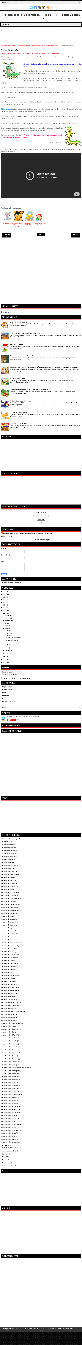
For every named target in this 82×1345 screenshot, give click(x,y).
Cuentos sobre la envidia (10, 1097)
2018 (5, 610)
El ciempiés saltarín (9, 50)
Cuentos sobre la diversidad (11, 1094)
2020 (5, 605)
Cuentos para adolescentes (10, 1002)
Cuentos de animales (23, 45)
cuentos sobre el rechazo (10, 1050)
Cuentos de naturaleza (9, 946)
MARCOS (5, 1157)
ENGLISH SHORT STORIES (10, 1148)
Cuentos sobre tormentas (10, 1142)
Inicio (3, 45)
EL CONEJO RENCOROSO (14, 638)
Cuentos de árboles (8, 889)
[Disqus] (41, 269)
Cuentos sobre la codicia (10, 1085)
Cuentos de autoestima (9, 892)
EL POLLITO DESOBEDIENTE (19, 412)
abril (6, 628)
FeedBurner (44, 523)
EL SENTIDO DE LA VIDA (17, 378)
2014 (5, 662)
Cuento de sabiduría (8, 850)
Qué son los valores (8, 1166)
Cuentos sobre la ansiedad (10, 1076)
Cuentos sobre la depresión (10, 1091)
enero (7, 653)
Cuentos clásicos (7, 862)
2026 (5, 591)
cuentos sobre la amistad (10, 1074)
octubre (7, 618)
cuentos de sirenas (8, 981)
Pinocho (4, 1160)
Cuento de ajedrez (8, 845)
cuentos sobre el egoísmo (10, 1029)
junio (6, 623)
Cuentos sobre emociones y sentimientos (15, 1068)
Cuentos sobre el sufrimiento (11, 1062)
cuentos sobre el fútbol (9, 1035)
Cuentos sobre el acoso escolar (12, 1023)
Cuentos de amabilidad (9, 874)
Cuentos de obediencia (9, 955)
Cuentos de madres (8, 937)
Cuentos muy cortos (37, 45)
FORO (4, 698)
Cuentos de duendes (8, 913)
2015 (5, 659)
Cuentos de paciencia (9, 957)
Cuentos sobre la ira (8, 1115)
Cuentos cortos (11, 45)
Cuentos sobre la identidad (10, 1109)
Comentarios (56, 54)
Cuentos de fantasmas (9, 922)
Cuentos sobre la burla (9, 1082)
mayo (7, 626)
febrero (7, 650)
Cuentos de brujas (8, 901)
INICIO (41, 234)
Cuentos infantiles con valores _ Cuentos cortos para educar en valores (27, 533)
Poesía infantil (6, 1163)
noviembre (8, 615)
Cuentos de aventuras (9, 895)
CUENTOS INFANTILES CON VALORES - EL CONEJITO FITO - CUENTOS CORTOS (42, 15)
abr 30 (9, 630)
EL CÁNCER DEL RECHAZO (40, 224)
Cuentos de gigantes (8, 928)
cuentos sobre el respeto (51, 45)
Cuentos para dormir (8, 1008)
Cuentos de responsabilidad (11, 975)
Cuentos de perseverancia (10, 964)
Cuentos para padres (8, 1014)
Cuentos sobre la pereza (9, 1127)
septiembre (8, 620)
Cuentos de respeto (8, 972)
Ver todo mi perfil (6, 536)
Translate (15, 675)
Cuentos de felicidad (8, 925)
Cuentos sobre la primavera (10, 1130)
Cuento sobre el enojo (9, 856)
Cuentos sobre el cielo (9, 1026)
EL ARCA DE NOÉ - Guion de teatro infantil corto (25, 333)
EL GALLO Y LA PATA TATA (18, 423)
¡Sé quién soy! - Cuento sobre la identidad (24, 356)
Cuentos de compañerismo (10, 904)
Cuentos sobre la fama (9, 1100)
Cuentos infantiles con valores (11, 582)
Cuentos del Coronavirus (9, 993)
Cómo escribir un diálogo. (10, 839)
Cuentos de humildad (8, 934)
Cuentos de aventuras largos (11, 898)
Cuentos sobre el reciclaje (10, 1053)
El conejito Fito (6, 1145)
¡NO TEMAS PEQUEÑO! (17, 344)
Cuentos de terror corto (9, 990)
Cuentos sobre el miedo (9, 1038)
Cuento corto (6, 842)
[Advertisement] (40, 38)
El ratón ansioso (8, 223)
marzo (7, 648)
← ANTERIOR (6, 235)
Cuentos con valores (8, 865)
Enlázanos (5, 696)
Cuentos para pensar (8, 1017)
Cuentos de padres (8, 960)
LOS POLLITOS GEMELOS (28, 224)
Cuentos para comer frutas (10, 1005)
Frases (4, 693)
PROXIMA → (75, 235)
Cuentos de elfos (7, 916)
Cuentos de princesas (9, 966)
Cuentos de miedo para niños (11, 943)
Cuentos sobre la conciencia (11, 1088)
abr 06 (9, 644)
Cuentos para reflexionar (9, 1020)
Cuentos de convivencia (9, 907)
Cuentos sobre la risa (8, 1136)
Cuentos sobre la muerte (9, 1121)
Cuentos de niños (7, 952)
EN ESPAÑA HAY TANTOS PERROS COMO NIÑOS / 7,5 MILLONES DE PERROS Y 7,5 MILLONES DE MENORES (44, 367)
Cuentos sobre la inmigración (11, 1112)
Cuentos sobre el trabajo (10, 1065)
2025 (5, 594)
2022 (5, 600)
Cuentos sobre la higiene (10, 1106)
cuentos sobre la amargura (10, 1071)
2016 (5, 657)
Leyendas (5, 1154)
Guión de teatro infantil (9, 1151)
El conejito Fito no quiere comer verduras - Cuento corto (29, 390)
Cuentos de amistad (8, 877)
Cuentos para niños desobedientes (13, 1011)
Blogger (47, 539)
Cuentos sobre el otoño (9, 1041)
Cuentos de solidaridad (9, 984)
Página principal (7, 687)
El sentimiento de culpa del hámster (18, 224)
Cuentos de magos (8, 940)
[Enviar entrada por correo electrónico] (2, 204)
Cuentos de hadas (8, 931)
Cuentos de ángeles (8, 883)
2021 (5, 602)
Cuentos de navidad (8, 949)
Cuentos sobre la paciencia (10, 1124)
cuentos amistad (7, 859)
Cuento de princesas (8, 847)
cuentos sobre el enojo (9, 1032)
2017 (5, 613)
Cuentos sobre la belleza (10, 1079)
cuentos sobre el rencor (9, 1056)
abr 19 (9, 636)
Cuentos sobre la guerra (9, 1103)
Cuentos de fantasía (8, 919)
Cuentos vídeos (7, 689)
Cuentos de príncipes (8, 969)
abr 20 (9, 633)
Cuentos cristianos (8, 871)
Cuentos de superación (9, 987)
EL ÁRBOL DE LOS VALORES (18, 322)
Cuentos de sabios (8, 978)
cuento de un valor (8, 853)
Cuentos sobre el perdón (10, 1047)
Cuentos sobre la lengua (9, 1118)
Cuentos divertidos (8, 996)
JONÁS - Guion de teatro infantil (20, 401)
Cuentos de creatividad (9, 910)
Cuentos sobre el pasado (10, 1044)
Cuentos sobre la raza (9, 1133)
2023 (5, 597)
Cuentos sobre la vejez (9, 1139)
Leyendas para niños (8, 701)
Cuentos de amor (7, 880)
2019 (5, 607)
